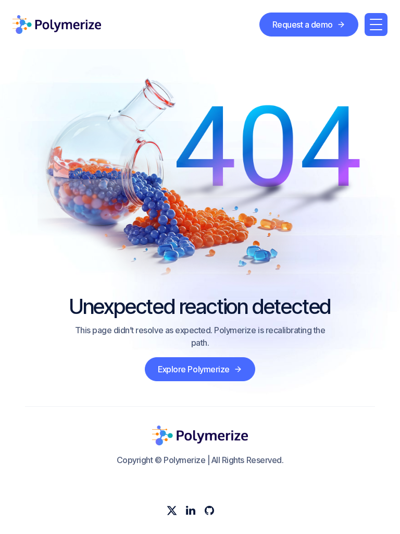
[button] (376, 24)
